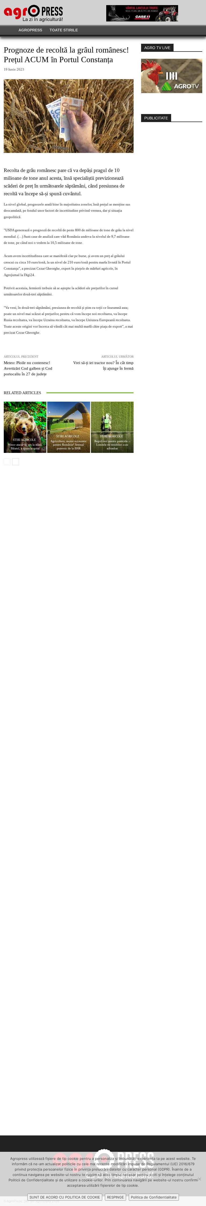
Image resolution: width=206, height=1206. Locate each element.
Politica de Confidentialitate (154, 1197)
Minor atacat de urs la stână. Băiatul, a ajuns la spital (25, 446)
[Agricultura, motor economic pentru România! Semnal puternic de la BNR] (68, 427)
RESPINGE (115, 1197)
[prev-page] (7, 461)
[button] (167, 30)
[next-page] (15, 461)
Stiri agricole (24, 439)
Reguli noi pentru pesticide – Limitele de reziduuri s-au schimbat (112, 444)
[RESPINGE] (199, 1179)
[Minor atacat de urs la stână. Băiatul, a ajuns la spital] (25, 427)
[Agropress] (33, 13)
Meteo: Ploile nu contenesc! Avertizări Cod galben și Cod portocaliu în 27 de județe (28, 368)
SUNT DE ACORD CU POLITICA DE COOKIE (65, 1197)
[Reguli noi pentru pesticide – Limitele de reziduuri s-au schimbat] (112, 427)
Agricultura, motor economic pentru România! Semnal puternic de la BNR (68, 444)
